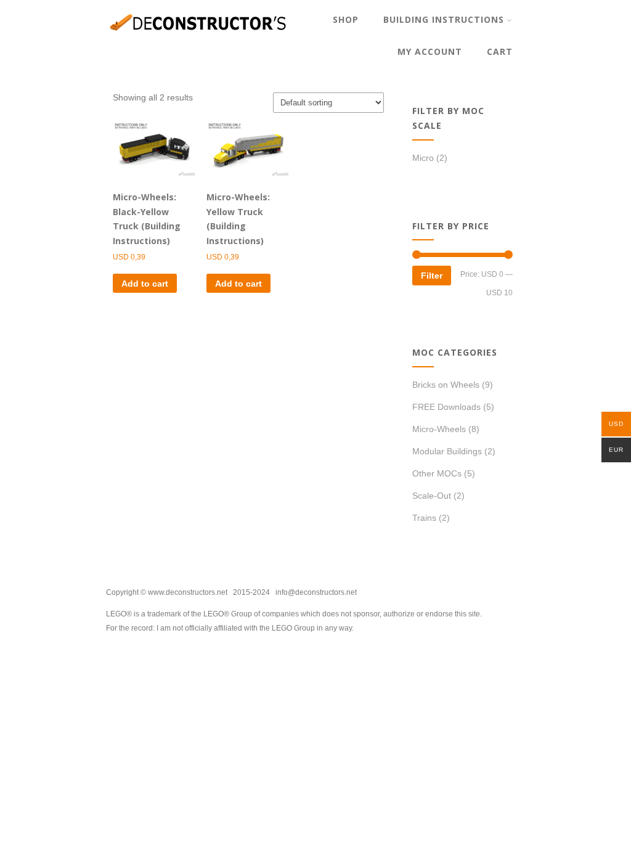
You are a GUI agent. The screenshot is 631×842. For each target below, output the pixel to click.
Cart (500, 51)
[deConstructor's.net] (198, 40)
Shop (346, 19)
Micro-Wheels (439, 429)
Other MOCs (437, 473)
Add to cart (144, 283)
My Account (429, 51)
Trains (424, 518)
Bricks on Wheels (445, 385)
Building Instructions (443, 19)
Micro (423, 158)
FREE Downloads (446, 407)
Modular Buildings (447, 451)
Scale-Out (431, 496)
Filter (431, 275)
